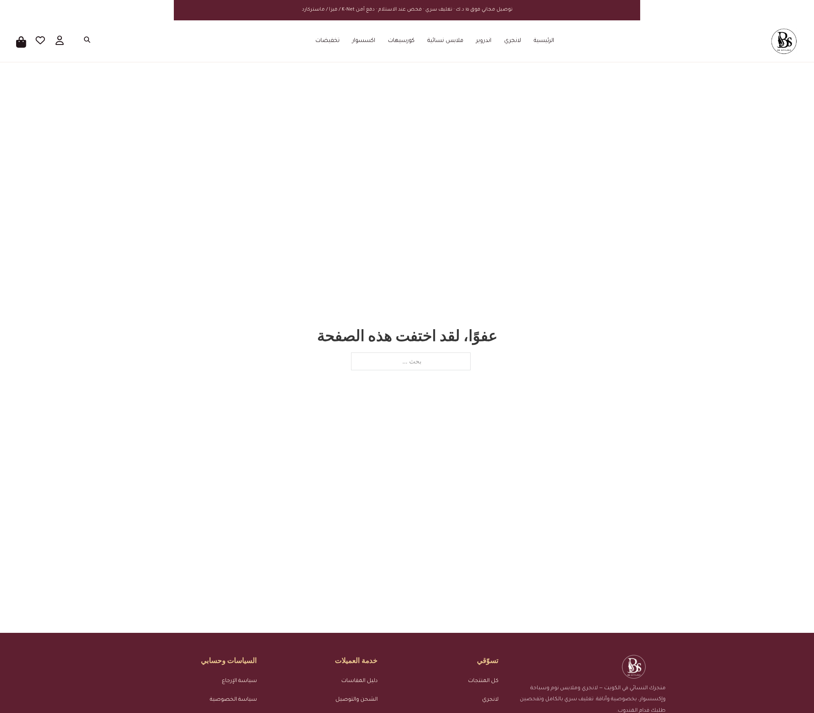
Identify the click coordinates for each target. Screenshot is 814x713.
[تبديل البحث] (85, 41)
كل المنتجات (483, 681)
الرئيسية (544, 41)
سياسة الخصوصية (233, 700)
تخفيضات (327, 41)
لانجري (512, 41)
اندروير (483, 41)
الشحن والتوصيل (356, 700)
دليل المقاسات (359, 681)
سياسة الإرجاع (239, 681)
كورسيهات (401, 41)
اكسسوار (363, 41)
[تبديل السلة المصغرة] (21, 41)
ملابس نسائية (445, 41)
